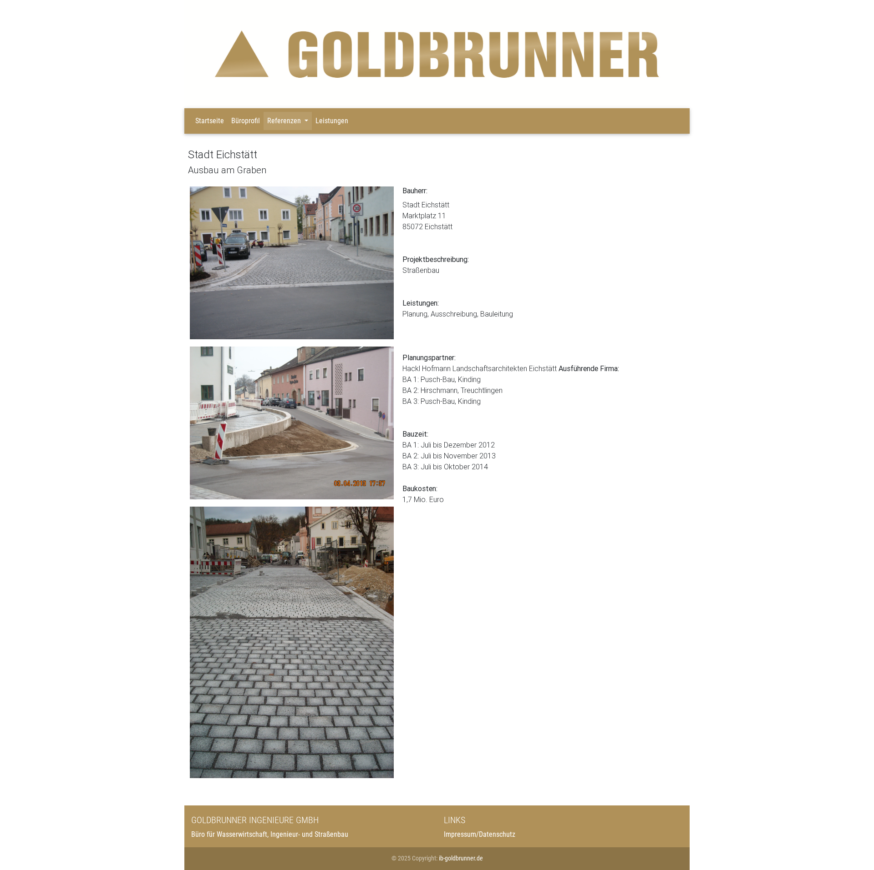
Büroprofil (245, 120)
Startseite (209, 120)
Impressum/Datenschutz (479, 834)
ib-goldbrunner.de (461, 858)
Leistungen (331, 120)
